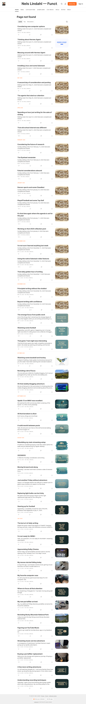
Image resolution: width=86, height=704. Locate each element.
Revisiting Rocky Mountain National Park (33, 615)
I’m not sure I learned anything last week (32, 246)
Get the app (50, 699)
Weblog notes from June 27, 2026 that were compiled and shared (34, 29)
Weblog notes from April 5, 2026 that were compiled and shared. (34, 130)
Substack (36, 702)
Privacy (42, 696)
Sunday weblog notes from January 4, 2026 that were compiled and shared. (32, 232)
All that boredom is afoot (26, 414)
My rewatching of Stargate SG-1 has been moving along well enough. (34, 591)
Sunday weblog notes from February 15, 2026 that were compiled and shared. (33, 147)
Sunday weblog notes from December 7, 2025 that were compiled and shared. (33, 275)
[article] (43, 30)
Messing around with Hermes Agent (31, 53)
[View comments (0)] (30, 35)
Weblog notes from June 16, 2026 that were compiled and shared (34, 42)
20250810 (21, 455)
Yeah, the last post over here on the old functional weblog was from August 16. (34, 428)
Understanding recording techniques (31, 680)
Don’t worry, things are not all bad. (27, 416)
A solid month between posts (28, 425)
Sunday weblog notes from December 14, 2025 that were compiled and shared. (34, 262)
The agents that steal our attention (30, 96)
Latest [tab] (20, 21)
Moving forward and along (27, 467)
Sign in (81, 4)
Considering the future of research (30, 144)
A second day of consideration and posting (34, 82)
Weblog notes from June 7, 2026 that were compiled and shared (33, 69)
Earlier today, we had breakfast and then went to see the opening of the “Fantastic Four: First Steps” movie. (33, 552)
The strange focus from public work (31, 315)
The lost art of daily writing (27, 523)
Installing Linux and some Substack (31, 66)
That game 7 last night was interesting (32, 341)
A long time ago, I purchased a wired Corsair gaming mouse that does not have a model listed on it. (34, 565)
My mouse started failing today (29, 562)
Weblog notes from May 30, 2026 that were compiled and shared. (34, 98)
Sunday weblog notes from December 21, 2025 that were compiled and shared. (34, 248)
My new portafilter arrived (27, 602)
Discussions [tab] (30, 21)
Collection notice (53, 696)
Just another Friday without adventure (32, 480)
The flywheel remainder (26, 157)
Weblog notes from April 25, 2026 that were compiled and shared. (34, 117)
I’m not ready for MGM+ (26, 536)
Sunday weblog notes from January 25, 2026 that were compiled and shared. (33, 190)
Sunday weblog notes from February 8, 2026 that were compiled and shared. (33, 160)
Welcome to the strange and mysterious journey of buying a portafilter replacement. (34, 657)
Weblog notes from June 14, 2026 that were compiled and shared (34, 55)
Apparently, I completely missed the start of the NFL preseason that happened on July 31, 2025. (32, 509)
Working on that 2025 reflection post (31, 229)
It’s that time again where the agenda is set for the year (35, 215)
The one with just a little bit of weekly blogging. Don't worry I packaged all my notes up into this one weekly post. (35, 374)
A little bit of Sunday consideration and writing (30, 458)
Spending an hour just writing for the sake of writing (34, 113)
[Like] (18, 35)
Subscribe (72, 4)
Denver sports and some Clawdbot (30, 187)
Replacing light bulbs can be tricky (30, 493)
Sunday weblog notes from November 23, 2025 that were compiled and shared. (34, 304)
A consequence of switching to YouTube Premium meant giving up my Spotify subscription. (33, 644)
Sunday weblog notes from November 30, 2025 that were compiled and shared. (34, 291)
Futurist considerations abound (29, 171)
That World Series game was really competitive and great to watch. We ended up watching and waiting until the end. (34, 344)
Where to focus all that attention (29, 588)
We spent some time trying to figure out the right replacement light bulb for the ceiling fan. (31, 496)
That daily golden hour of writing (30, 272)
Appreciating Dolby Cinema (28, 549)
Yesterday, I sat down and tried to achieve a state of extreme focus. (34, 470)
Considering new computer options (31, 26)
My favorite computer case (27, 575)
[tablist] (26, 21)
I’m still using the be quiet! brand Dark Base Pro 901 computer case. (32, 578)
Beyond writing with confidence (29, 302)
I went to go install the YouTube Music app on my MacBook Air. (34, 631)
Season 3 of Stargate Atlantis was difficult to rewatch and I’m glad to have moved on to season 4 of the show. (34, 483)
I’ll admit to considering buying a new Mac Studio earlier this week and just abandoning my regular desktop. (35, 445)
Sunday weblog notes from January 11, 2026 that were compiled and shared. (33, 219)
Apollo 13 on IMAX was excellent (29, 401)
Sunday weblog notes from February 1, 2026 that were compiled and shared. (33, 173)
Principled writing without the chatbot (32, 289)
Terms (46, 696)
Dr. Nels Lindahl (26, 32)
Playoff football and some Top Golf (30, 200)
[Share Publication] (65, 3)
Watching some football (26, 328)
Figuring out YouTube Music (28, 628)
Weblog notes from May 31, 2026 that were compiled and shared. (34, 85)
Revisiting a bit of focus (26, 371)
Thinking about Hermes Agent (29, 40)
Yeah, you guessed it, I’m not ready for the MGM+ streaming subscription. (34, 539)
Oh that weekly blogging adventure (31, 384)
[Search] (61, 3)
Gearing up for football (26, 506)
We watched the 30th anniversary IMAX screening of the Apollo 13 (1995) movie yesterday (33, 403)
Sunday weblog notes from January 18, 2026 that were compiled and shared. (33, 203)
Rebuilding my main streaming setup (31, 442)
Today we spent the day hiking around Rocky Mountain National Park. (33, 618)
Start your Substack (40, 699)
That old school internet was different (32, 128)
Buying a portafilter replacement (29, 654)
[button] (16, 10)
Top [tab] (25, 21)
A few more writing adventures (29, 667)
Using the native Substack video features (33, 259)
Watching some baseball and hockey (31, 358)
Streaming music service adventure (31, 641)
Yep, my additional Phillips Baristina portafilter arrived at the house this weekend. (34, 604)
